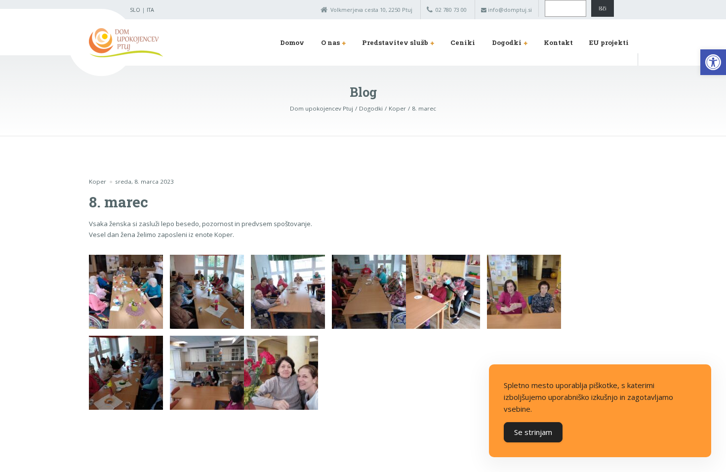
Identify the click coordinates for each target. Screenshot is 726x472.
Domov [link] (292, 42)
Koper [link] (97, 181)
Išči (602, 8)
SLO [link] (135, 9)
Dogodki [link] (507, 42)
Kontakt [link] (558, 42)
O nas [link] (330, 42)
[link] (713, 62)
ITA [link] (150, 9)
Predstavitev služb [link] (395, 42)
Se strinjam (533, 432)
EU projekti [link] (609, 42)
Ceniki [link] (462, 42)
